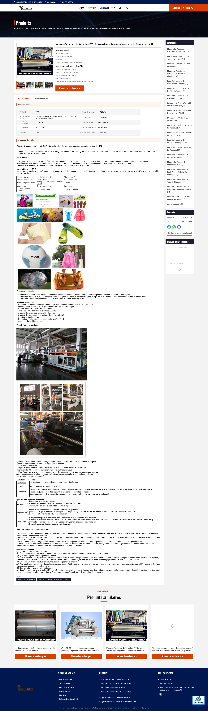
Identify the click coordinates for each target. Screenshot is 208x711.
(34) (178, 57)
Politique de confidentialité (68, 699)
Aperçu (81, 8)
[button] (18, 630)
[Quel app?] (174, 227)
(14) (179, 112)
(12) (179, 104)
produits (26, 28)
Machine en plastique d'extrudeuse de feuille (116, 679)
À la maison (18, 28)
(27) (177, 172)
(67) (179, 126)
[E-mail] (179, 226)
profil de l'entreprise (66, 679)
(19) (177, 180)
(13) (179, 134)
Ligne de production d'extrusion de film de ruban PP (118, 702)
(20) (176, 73)
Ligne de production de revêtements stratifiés (116, 698)
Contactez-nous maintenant (180, 233)
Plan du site (63, 695)
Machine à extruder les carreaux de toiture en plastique (116, 692)
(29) (177, 119)
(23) (177, 97)
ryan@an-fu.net (51, 2)
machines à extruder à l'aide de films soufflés (54, 580)
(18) (178, 65)
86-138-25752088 (68, 2)
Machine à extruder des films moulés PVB (168, 648)
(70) (178, 50)
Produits (91, 8)
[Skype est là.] (169, 226)
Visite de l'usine (64, 683)
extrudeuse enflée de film (26, 580)
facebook (160, 694)
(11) (175, 204)
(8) (176, 163)
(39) (179, 148)
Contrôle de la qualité (66, 687)
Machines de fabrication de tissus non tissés (116, 683)
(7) (178, 156)
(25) (177, 82)
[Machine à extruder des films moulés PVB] (172, 626)
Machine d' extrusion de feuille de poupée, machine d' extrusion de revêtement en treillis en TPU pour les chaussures (126, 649)
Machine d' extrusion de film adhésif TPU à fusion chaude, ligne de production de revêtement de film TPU (80, 649)
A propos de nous (106, 8)
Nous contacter (64, 691)
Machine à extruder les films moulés (43, 28)
